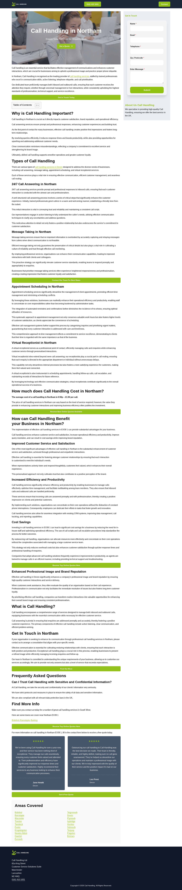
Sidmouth (71, 827)
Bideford (15, 720)
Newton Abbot (21, 833)
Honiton (70, 824)
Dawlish (18, 836)
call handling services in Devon (49, 167)
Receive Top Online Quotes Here (66, 565)
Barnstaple (25, 720)
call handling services (79, 76)
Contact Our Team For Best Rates (66, 280)
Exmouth (19, 839)
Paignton (71, 833)
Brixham (71, 836)
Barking (34, 720)
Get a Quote (64, 46)
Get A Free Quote (66, 795)
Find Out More (66, 669)
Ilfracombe (19, 818)
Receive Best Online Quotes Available (66, 412)
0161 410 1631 (93, 4)
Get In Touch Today (66, 97)
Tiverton (18, 821)
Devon (70, 815)
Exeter (17, 827)
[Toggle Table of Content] (36, 105)
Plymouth (71, 818)
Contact (164, 4)
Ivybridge (71, 821)
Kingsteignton (21, 830)
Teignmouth (72, 812)
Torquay (70, 830)
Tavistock (19, 824)
